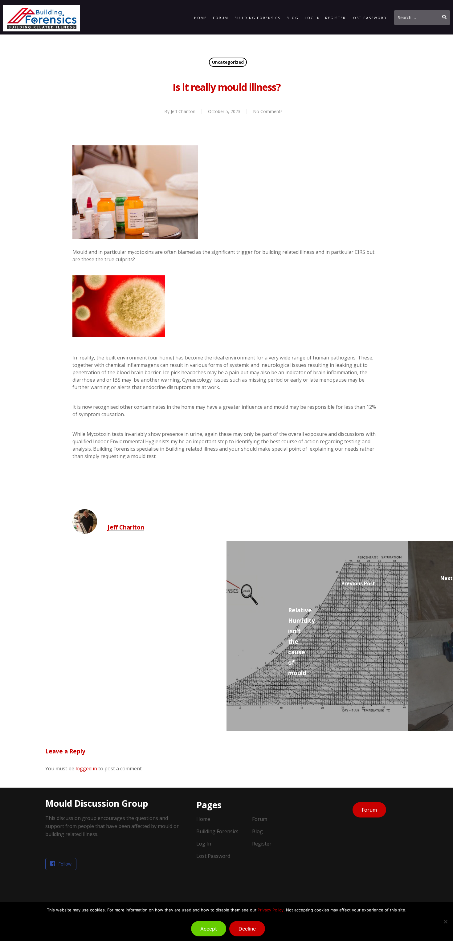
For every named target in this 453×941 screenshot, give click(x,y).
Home (200, 17)
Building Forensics (257, 17)
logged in (86, 768)
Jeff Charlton (183, 111)
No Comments (268, 111)
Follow (64, 864)
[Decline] (445, 922)
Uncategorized (228, 62)
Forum (220, 17)
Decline (247, 929)
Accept (208, 929)
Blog (293, 17)
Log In (312, 17)
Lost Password (369, 17)
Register (335, 17)
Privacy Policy (271, 909)
